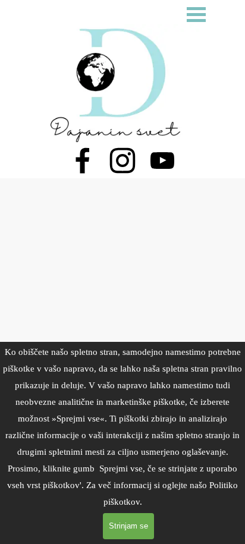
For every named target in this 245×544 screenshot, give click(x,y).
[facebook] (83, 160)
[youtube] (162, 160)
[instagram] (122, 160)
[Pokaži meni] (196, 14)
